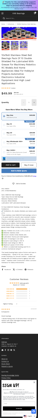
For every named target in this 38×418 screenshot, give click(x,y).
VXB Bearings (18, 13)
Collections (11, 24)
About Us (4, 359)
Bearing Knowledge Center (10, 375)
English (30, 416)
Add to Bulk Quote (19, 171)
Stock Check (5, 364)
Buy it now (28, 165)
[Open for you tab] (33, 411)
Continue (19, 408)
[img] (5, 309)
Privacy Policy (5, 378)
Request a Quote (7, 366)
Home (3, 24)
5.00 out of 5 (24, 283)
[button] (35, 13)
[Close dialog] (34, 382)
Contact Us (5, 361)
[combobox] (19, 18)
